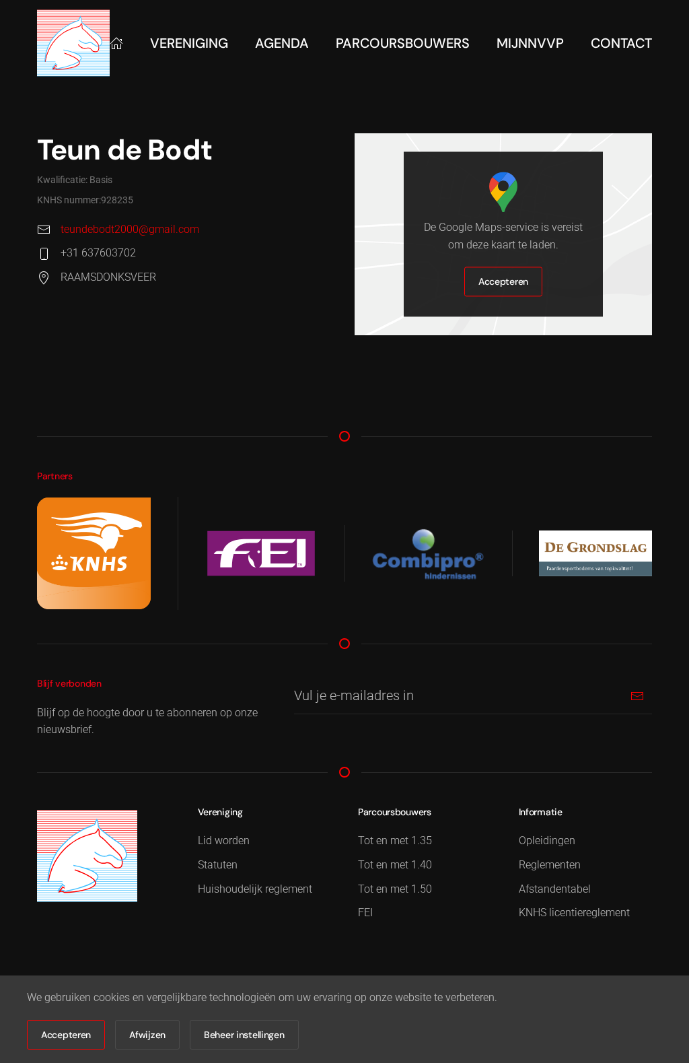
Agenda (282, 43)
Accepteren (503, 282)
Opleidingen (547, 840)
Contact (621, 43)
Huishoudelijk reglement (255, 889)
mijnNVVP (530, 43)
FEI (365, 912)
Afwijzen (147, 1035)
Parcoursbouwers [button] (403, 43)
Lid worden (224, 840)
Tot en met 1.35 (395, 840)
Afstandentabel (555, 889)
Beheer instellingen (244, 1035)
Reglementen (550, 864)
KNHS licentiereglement (574, 912)
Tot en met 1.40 (395, 864)
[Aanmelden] (637, 695)
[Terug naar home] (73, 43)
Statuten (218, 864)
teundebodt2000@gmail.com (130, 229)
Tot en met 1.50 (395, 889)
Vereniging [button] (189, 43)
